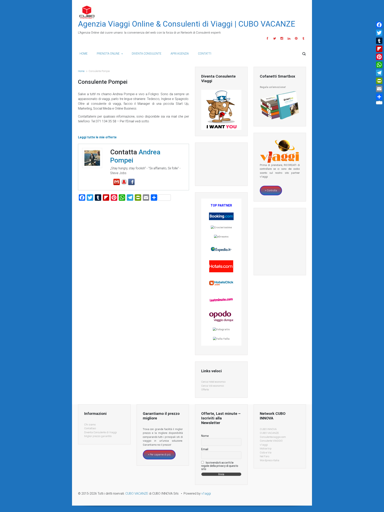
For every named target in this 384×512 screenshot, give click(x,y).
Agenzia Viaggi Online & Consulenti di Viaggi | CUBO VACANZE (186, 24)
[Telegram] (379, 73)
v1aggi (264, 444)
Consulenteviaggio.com (273, 436)
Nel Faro (264, 456)
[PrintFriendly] (379, 81)
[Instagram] (281, 38)
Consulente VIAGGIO (271, 440)
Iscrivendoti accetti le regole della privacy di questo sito (219, 466)
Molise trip (266, 448)
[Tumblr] (303, 38)
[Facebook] (267, 38)
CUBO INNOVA (268, 429)
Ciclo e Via (265, 452)
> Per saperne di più (159, 454)
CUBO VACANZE (269, 432)
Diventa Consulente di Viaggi (100, 432)
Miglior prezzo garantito (98, 436)
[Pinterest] (296, 38)
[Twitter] (274, 38)
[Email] (379, 89)
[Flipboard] (379, 49)
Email (204, 449)
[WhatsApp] (379, 65)
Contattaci (90, 428)
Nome (205, 435)
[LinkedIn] (289, 38)
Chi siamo (90, 424)
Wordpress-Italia (269, 460)
